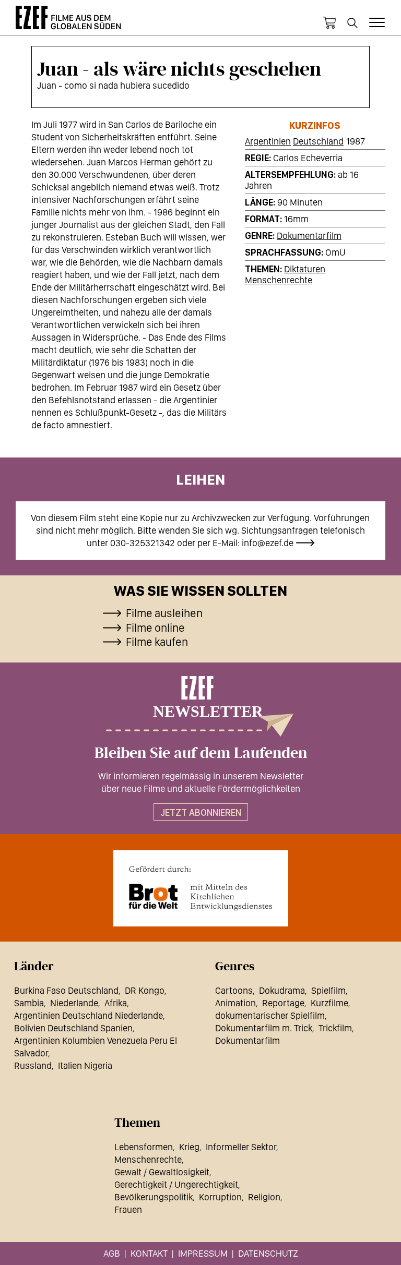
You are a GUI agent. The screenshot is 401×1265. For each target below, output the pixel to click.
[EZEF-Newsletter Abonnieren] (200, 706)
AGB (111, 1253)
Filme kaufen (157, 641)
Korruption (220, 1196)
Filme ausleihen (164, 613)
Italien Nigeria (85, 1065)
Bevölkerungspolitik (153, 1196)
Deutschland (318, 141)
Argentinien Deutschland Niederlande (88, 1015)
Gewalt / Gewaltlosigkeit (161, 1171)
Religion (264, 1196)
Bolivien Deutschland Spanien (73, 1027)
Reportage (283, 1002)
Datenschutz (268, 1253)
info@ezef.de (267, 542)
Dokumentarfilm (309, 235)
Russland (33, 1065)
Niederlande (74, 1002)
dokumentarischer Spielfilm (270, 1015)
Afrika (115, 1002)
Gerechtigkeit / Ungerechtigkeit (176, 1184)
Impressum (203, 1253)
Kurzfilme (329, 1002)
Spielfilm (328, 990)
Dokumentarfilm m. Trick (263, 1027)
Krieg (189, 1146)
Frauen (128, 1209)
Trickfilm (335, 1027)
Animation (235, 1002)
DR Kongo (144, 990)
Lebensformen (143, 1146)
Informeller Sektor (241, 1146)
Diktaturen (304, 268)
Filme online (155, 627)
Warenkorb (329, 23)
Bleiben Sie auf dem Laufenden (201, 753)
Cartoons (234, 990)
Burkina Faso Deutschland (66, 990)
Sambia (29, 1002)
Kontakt (149, 1253)
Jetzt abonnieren (200, 812)
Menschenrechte (278, 279)
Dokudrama (282, 990)
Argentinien (268, 141)
